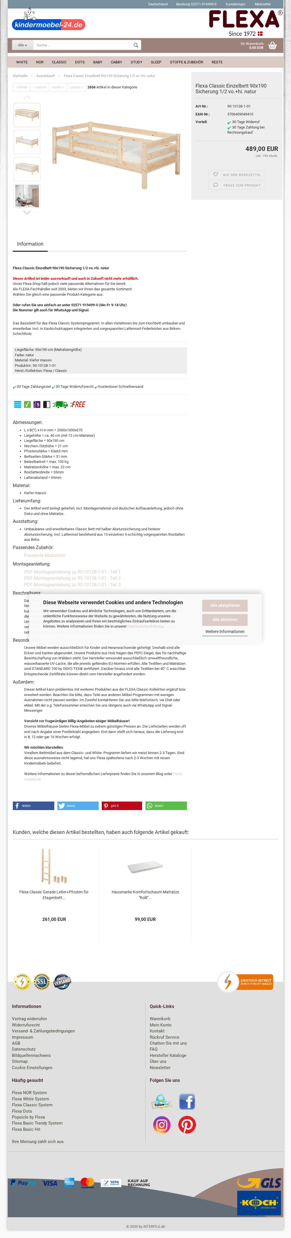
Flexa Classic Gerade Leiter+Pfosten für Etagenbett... (54, 895)
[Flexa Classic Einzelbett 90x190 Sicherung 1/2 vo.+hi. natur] (116, 155)
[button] (33, 806)
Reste (217, 62)
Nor (39, 62)
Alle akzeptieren (225, 605)
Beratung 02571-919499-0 (196, 4)
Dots (80, 62)
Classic (59, 62)
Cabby (116, 62)
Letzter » (76, 87)
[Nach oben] (275, 1229)
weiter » (58, 87)
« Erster (22, 87)
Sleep (156, 62)
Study (136, 62)
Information (30, 244)
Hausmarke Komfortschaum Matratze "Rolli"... (145, 895)
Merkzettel (262, 4)
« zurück (39, 87)
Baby (97, 62)
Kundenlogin (235, 4)
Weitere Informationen (225, 631)
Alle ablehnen (225, 619)
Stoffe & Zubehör (186, 62)
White (22, 62)
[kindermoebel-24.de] (145, 24)
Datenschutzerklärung (145, 626)
